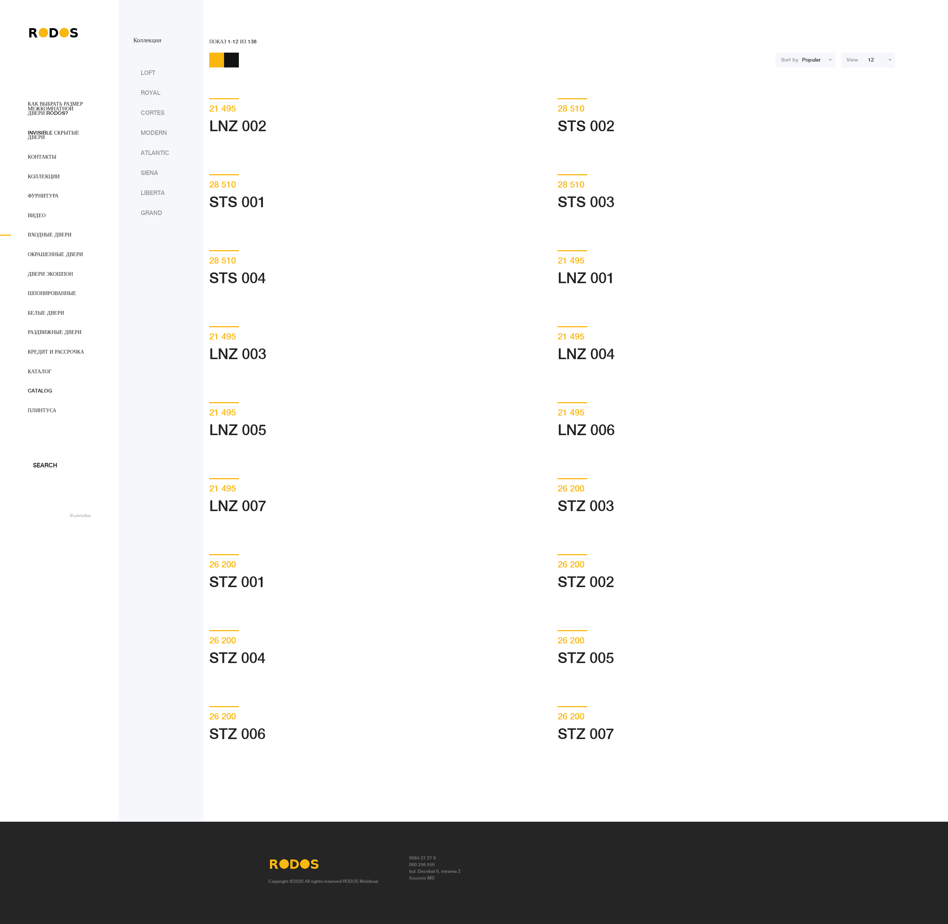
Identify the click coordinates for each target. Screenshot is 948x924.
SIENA (149, 173)
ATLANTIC (155, 153)
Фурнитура (43, 196)
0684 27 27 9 (422, 858)
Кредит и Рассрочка (56, 352)
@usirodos (80, 515)
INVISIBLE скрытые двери (53, 135)
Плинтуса (42, 410)
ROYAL (150, 93)
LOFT (148, 73)
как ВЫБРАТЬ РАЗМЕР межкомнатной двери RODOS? (55, 109)
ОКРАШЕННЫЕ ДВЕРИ (55, 254)
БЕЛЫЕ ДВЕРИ (46, 313)
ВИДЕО (37, 215)
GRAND (151, 213)
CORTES (152, 113)
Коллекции (44, 176)
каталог (39, 371)
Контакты (42, 157)
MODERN (154, 133)
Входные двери (49, 235)
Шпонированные (52, 293)
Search (44, 466)
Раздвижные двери (54, 332)
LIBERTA (153, 193)
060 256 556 (422, 864)
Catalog (40, 391)
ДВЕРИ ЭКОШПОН (50, 274)
